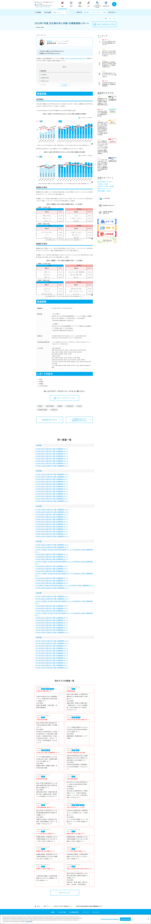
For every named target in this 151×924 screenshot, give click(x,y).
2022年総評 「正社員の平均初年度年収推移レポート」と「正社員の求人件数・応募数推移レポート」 (65, 585)
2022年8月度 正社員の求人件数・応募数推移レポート (52, 608)
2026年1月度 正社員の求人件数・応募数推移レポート (52, 463)
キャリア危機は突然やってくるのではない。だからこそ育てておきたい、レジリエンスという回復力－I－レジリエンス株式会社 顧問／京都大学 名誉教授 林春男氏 (103, 147)
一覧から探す (111, 12)
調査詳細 (43, 71)
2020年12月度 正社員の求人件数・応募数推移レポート (52, 668)
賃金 (104, 12)
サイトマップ (86, 912)
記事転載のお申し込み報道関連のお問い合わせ (79, 419)
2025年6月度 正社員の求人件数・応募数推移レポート (52, 486)
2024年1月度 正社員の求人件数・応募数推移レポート (52, 534)
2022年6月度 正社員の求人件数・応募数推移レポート (52, 618)
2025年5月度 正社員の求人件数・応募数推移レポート (52, 489)
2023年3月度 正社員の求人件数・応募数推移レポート (52, 578)
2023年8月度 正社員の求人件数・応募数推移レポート (52, 557)
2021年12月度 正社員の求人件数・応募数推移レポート (52, 632)
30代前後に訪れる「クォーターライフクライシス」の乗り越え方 (109, 74)
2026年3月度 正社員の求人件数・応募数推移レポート (52, 458)
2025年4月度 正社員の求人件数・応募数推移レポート (52, 491)
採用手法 (54, 410)
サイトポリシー (96, 912)
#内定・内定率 (101, 182)
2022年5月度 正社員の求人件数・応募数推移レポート (52, 620)
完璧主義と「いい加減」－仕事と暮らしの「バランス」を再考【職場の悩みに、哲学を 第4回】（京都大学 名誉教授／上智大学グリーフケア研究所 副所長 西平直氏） (103, 128)
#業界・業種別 (101, 191)
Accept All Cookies (125, 919)
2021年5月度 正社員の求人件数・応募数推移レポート (52, 655)
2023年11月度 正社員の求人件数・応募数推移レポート (52, 545)
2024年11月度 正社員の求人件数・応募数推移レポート (52, 509)
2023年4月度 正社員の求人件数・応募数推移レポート (52, 571)
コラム (103, 49)
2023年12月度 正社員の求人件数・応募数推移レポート (52, 536)
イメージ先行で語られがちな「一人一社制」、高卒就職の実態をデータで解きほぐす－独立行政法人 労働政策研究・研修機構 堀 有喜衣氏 (103, 165)
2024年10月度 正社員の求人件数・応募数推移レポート (52, 512)
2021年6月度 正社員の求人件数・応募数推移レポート (52, 653)
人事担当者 (69, 406)
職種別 (60, 406)
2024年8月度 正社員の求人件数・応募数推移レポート (52, 517)
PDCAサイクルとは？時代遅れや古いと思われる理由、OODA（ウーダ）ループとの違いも (109, 53)
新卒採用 (86, 12)
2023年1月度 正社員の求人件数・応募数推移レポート (52, 583)
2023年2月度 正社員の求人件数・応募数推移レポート (52, 580)
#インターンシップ (106, 188)
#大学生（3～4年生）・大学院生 (106, 186)
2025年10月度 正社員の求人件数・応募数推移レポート (52, 477)
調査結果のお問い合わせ (49, 420)
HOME (38, 906)
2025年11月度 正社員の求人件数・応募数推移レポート (52, 474)
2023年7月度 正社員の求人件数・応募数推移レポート (52, 559)
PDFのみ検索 (47, 12)
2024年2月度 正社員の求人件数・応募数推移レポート (52, 531)
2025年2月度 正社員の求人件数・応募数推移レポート (52, 496)
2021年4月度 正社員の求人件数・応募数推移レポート (52, 658)
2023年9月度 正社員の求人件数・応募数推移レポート (52, 554)
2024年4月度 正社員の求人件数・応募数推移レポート (52, 526)
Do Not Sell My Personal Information (110, 919)
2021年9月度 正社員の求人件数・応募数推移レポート (52, 646)
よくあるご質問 (62, 912)
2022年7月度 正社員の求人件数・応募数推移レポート (52, 611)
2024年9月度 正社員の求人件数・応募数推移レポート (52, 514)
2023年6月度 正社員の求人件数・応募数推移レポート (52, 566)
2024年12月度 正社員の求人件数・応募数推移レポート (52, 501)
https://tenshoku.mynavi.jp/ (75, 58)
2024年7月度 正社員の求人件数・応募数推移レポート (52, 519)
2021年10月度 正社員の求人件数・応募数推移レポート (52, 643)
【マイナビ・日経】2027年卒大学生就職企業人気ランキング (109, 43)
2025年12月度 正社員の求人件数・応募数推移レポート (52, 466)
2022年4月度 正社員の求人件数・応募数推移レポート (52, 623)
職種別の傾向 (45, 81)
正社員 (79, 406)
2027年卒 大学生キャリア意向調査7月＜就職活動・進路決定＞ (109, 84)
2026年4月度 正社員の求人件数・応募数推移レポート (52, 456)
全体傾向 (43, 74)
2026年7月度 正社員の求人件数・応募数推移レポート (52, 449)
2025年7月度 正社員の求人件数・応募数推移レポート (52, 484)
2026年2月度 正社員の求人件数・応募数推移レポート (52, 461)
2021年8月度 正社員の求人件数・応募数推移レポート (52, 648)
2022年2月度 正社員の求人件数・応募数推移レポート (52, 627)
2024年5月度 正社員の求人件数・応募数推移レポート (52, 524)
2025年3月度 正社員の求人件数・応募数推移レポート (52, 494)
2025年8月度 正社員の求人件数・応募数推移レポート (52, 481)
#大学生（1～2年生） (103, 184)
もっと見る (64, 85)
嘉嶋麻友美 (51, 43)
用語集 (53, 912)
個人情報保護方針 (74, 912)
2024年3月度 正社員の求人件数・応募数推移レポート (52, 529)
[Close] (148, 919)
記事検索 (39, 12)
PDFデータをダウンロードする (106, 24)
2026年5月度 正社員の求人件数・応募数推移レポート (52, 454)
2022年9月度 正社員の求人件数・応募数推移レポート (52, 606)
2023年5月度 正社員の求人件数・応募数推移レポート (52, 569)
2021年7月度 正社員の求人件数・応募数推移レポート (52, 651)
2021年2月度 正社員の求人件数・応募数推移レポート (52, 663)
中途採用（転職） (40, 27)
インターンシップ (96, 12)
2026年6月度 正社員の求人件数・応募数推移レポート (52, 451)
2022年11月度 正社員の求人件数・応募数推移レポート (52, 596)
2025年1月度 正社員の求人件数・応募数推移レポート (52, 499)
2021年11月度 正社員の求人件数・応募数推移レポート (52, 641)
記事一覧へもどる (64, 893)
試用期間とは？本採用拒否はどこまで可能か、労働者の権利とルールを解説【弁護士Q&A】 (109, 64)
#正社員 (108, 191)
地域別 (40, 406)
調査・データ (105, 39)
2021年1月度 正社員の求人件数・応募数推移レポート (52, 665)
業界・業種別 (50, 406)
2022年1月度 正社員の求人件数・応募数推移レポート (52, 630)
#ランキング (109, 182)
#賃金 (99, 188)
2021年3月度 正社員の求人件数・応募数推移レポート (52, 660)
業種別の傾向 (45, 78)
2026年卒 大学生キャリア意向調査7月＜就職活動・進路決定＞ (102, 113)
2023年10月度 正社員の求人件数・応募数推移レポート (52, 547)
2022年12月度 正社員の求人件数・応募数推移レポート (52, 588)
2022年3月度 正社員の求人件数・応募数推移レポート (52, 625)
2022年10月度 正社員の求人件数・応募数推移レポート (52, 599)
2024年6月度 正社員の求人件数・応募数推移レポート (52, 522)
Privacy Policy (29, 921)
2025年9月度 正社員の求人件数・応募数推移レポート (52, 479)
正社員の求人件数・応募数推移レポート (62, 906)
